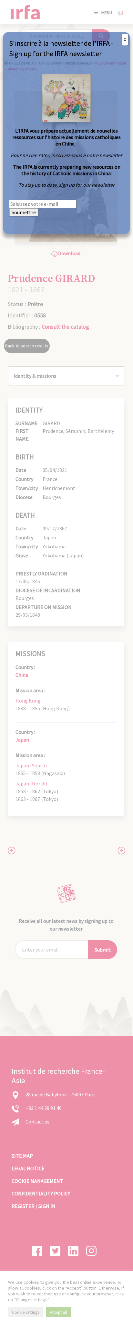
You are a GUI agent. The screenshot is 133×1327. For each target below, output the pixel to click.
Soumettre (24, 212)
